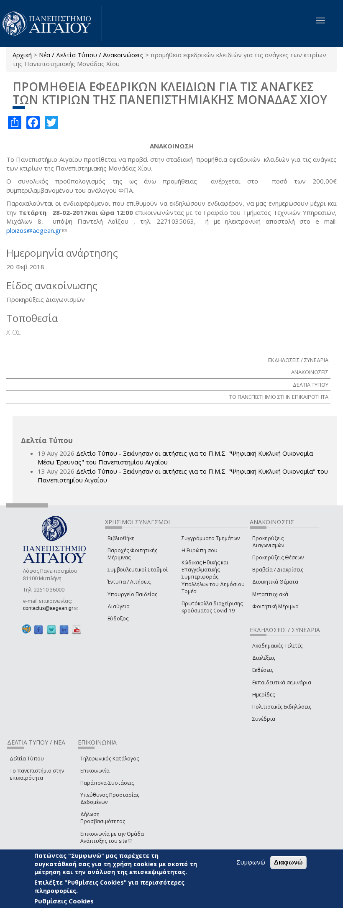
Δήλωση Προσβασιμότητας (102, 818)
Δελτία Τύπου (27, 758)
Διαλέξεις (263, 657)
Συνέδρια (263, 718)
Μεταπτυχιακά (270, 594)
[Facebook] (38, 629)
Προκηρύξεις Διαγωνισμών (268, 542)
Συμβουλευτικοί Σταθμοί (138, 569)
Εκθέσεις (262, 669)
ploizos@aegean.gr (36, 230)
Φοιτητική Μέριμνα (275, 606)
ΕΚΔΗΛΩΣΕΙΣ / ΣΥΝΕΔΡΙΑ (298, 360)
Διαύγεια (119, 606)
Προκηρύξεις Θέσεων (278, 557)
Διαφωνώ (288, 862)
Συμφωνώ (250, 862)
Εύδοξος (118, 618)
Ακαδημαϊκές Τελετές (277, 645)
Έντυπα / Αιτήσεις (129, 581)
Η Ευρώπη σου (200, 550)
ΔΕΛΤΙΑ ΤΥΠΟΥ (310, 384)
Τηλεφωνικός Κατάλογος (109, 758)
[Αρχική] (51, 23)
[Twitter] (51, 629)
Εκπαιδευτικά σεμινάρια (281, 682)
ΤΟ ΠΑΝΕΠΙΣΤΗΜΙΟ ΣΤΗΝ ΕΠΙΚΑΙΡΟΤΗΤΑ (278, 396)
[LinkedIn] (64, 629)
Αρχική (22, 55)
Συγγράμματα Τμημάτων (211, 538)
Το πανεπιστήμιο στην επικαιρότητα (37, 774)
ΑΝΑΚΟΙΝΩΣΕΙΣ (309, 372)
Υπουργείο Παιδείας (132, 594)
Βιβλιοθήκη (121, 538)
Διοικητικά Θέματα (275, 581)
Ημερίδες (263, 694)
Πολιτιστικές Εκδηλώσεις (281, 706)
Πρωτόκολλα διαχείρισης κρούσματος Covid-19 (212, 607)
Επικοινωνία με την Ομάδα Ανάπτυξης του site (112, 837)
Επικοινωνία (95, 770)
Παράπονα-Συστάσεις (107, 782)
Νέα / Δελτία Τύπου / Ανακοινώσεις (91, 55)
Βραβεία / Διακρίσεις (277, 569)
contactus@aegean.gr (50, 608)
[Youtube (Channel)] (76, 629)
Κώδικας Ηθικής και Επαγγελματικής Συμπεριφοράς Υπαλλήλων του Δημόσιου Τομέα (213, 577)
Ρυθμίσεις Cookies (64, 901)
